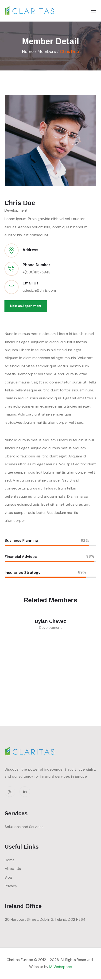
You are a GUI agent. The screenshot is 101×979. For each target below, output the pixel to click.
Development (15, 210)
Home (28, 51)
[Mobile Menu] (93, 10)
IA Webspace (60, 966)
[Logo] (30, 10)
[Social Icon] (10, 791)
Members (47, 51)
